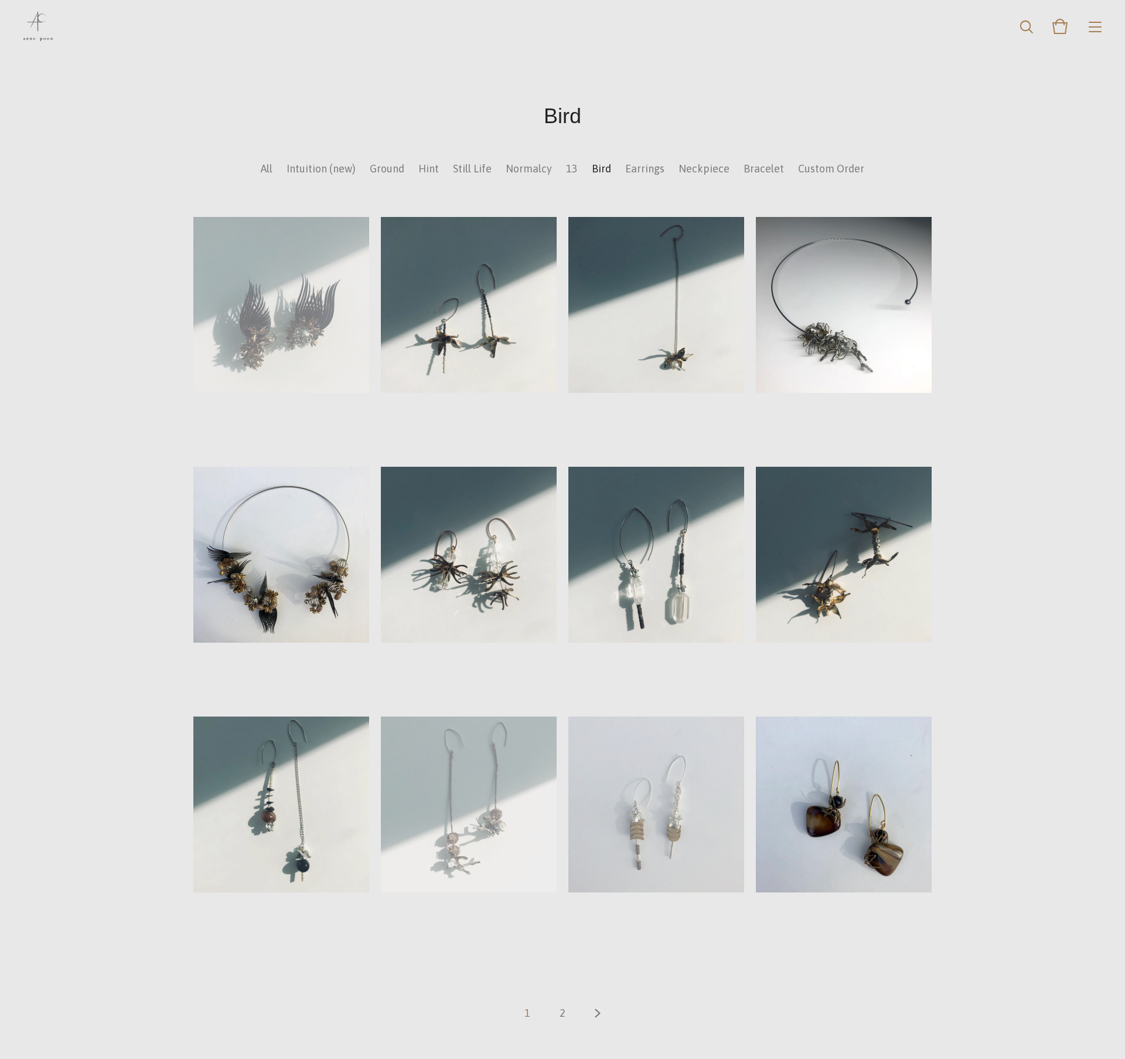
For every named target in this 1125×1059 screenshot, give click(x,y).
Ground (387, 168)
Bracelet (764, 168)
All (266, 168)
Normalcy (529, 168)
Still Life (472, 168)
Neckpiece (704, 168)
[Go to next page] (597, 1013)
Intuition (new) (321, 168)
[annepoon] (38, 26)
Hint (428, 168)
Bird (601, 168)
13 (572, 168)
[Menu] (1095, 26)
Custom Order (831, 168)
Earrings (644, 168)
